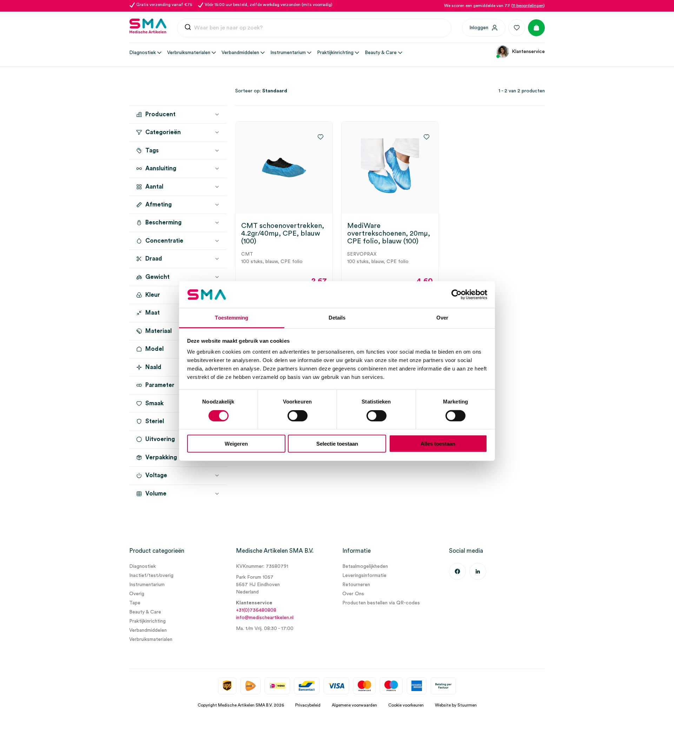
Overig (136, 593)
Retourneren (356, 584)
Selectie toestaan (337, 444)
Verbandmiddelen (148, 630)
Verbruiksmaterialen (150, 639)
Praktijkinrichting (147, 621)
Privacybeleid (308, 705)
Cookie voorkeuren (406, 705)
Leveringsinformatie (364, 575)
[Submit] (187, 29)
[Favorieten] (516, 27)
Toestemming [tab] (231, 318)
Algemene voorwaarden (354, 705)
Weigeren (236, 444)
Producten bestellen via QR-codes (381, 602)
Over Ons (353, 593)
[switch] (298, 415)
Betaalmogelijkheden (365, 566)
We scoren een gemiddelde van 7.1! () (494, 6)
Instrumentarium (147, 584)
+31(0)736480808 (256, 610)
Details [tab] (337, 318)
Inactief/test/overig (151, 575)
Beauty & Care (145, 612)
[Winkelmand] (536, 27)
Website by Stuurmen (456, 705)
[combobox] (314, 28)
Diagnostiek (142, 566)
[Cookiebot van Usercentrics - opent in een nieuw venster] (456, 294)
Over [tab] (442, 318)
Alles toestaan (438, 444)
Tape (134, 602)
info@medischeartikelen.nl (264, 617)
